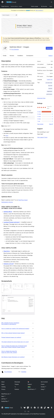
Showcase (17, 382)
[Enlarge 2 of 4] (21, 285)
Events (42, 384)
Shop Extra (7, 251)
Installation (20, 55)
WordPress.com (6, 394)
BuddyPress (5, 401)
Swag (43, 389)
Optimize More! (8, 211)
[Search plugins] (16, 15)
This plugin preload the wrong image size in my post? (15, 341)
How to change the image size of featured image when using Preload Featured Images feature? (14, 346)
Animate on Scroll (8, 263)
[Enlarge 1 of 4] (10, 285)
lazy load (50, 85)
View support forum (42, 137)
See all (51, 124)
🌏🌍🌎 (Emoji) (9, 407)
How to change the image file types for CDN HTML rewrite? (9, 351)
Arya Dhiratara (15, 49)
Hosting (3, 386)
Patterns (17, 389)
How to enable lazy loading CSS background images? (15, 328)
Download (49, 48)
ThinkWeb (23, 371)
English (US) (50, 79)
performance (49, 94)
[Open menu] (52, 2)
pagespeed (49, 91)
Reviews (12, 55)
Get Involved (44, 382)
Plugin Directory (5, 6)
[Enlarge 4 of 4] (32, 296)
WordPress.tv (32, 389)
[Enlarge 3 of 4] (32, 285)
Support (51, 55)
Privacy (3, 389)
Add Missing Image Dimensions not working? (13, 357)
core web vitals (49, 82)
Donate (43, 386)
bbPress (4, 399)
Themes (17, 384)
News (2, 384)
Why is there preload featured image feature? (13, 333)
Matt (3, 396)
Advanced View (41, 98)
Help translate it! (39, 10)
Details (4, 55)
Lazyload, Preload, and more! (12, 222)
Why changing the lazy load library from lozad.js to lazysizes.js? (10, 323)
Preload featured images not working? (11, 337)
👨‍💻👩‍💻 (29, 386)
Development (29, 55)
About (2, 382)
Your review (40, 124)
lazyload (50, 88)
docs (7, 135)
